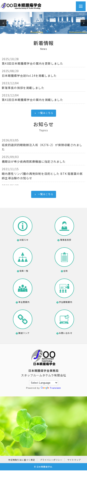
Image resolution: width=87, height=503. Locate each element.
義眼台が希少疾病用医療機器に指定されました (34, 161)
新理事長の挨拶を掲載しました (23, 88)
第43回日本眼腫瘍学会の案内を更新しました (32, 63)
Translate (55, 388)
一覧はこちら (45, 112)
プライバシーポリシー (51, 459)
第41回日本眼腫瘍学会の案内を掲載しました (32, 100)
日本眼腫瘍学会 (44, 466)
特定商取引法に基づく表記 (21, 459)
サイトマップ (74, 459)
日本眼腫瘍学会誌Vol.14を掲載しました (29, 76)
